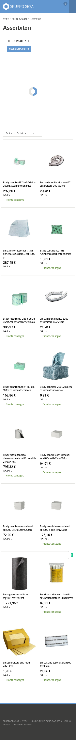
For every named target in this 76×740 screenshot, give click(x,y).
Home (6, 19)
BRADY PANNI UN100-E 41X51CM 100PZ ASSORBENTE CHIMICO (18, 389)
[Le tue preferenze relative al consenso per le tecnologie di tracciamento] (72, 555)
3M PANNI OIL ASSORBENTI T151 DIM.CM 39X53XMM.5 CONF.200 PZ (19, 254)
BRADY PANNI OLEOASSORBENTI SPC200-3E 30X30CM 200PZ (18, 528)
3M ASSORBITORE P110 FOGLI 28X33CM (16, 664)
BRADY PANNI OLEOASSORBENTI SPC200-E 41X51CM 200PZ (55, 528)
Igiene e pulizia (19, 19)
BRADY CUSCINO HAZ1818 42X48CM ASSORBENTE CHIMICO (55, 252)
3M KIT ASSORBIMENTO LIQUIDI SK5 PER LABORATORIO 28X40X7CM (56, 596)
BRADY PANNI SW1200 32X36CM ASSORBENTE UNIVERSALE (56, 389)
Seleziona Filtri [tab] (19, 48)
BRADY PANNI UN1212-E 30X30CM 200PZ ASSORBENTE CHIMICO (19, 184)
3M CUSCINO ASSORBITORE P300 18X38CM (55, 664)
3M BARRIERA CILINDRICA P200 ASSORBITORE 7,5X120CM (54, 320)
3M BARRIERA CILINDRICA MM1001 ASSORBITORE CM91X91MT (55, 184)
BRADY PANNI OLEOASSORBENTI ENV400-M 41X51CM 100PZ (55, 457)
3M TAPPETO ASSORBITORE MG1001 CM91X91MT (15, 596)
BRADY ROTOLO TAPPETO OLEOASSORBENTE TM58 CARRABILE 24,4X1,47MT (19, 458)
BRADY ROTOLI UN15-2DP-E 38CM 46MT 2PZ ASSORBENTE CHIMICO (19, 320)
